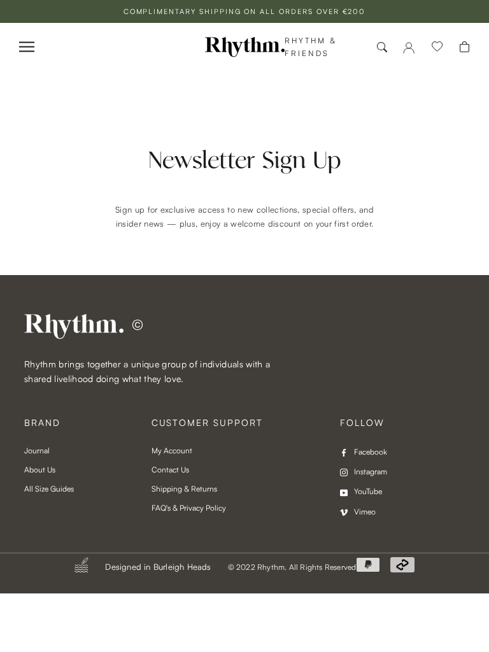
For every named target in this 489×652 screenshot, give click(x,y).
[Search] (382, 47)
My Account (172, 450)
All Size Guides (49, 488)
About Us (39, 469)
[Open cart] (464, 46)
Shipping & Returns (184, 488)
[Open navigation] (26, 46)
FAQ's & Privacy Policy (189, 508)
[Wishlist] (437, 47)
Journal (37, 450)
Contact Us (170, 469)
